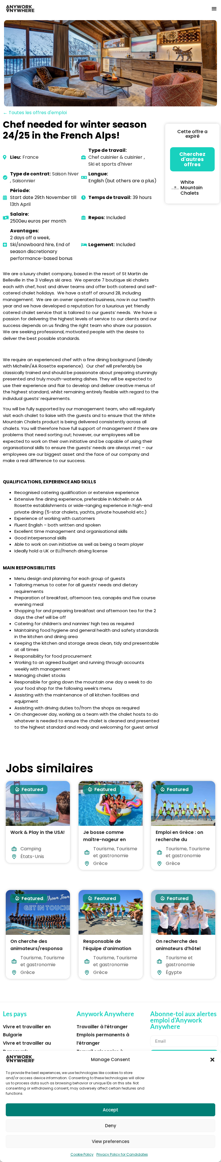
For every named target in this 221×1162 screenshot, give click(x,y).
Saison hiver (65, 174)
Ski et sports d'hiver (110, 164)
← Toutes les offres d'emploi (35, 112)
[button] (212, 1060)
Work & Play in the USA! (37, 832)
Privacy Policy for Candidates (122, 1154)
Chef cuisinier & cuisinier (115, 157)
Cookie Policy (82, 1154)
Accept (110, 1110)
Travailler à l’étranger (102, 1026)
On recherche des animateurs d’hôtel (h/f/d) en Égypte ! (178, 948)
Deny (110, 1126)
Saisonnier (23, 180)
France (30, 157)
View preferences (110, 1141)
